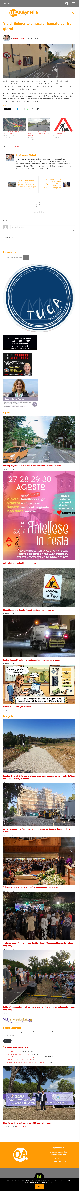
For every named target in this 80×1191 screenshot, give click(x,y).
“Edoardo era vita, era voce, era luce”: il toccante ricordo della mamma (31, 887)
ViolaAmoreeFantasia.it (16, 1047)
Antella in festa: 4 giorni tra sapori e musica (21, 563)
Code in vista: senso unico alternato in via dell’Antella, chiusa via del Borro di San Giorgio (39, 133)
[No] (76, 1185)
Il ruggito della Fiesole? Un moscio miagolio (19, 1059)
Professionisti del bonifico (13, 1051)
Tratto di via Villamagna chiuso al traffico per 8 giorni (62, 132)
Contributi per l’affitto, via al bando (17, 707)
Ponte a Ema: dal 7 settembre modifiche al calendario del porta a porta (31, 660)
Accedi (73, 220)
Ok (39, 1186)
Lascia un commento (35, 1127)
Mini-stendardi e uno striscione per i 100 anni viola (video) (27, 1123)
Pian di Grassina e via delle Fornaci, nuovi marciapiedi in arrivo (28, 610)
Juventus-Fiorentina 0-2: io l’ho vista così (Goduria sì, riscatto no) (25, 1062)
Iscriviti (7, 1041)
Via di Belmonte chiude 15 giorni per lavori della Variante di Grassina (14, 132)
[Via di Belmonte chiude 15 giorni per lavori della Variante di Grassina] (14, 124)
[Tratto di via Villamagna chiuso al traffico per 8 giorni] (63, 124)
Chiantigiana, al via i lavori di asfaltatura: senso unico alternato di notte (32, 466)
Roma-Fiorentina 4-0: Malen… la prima (17, 1054)
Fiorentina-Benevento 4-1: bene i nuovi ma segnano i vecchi (24, 1057)
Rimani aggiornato (9, 3)
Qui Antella (15, 146)
